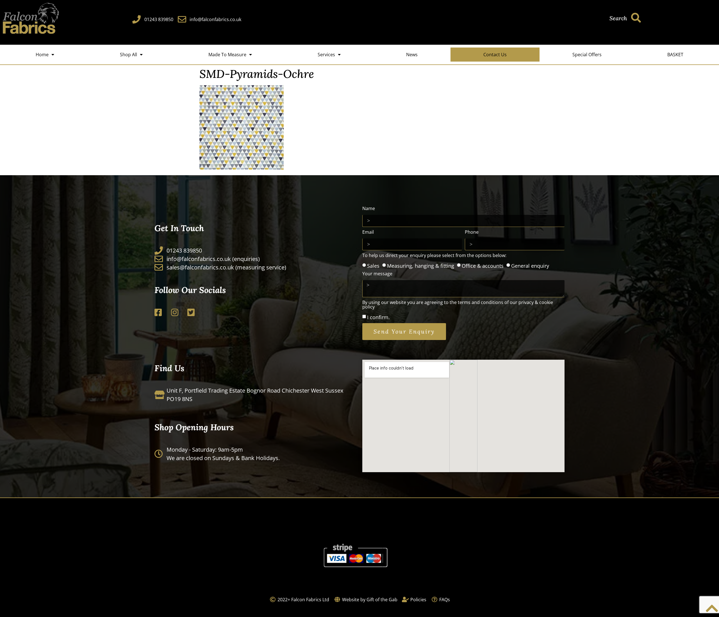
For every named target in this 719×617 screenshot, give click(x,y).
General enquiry (530, 265)
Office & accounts (483, 265)
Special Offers (587, 54)
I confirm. (378, 317)
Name (368, 208)
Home (42, 54)
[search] (636, 17)
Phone (472, 232)
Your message (377, 274)
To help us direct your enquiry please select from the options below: (434, 255)
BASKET (675, 54)
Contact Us (495, 54)
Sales (373, 265)
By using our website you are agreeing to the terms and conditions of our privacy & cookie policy (457, 305)
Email (368, 232)
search (618, 18)
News (412, 54)
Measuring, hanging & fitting (420, 265)
